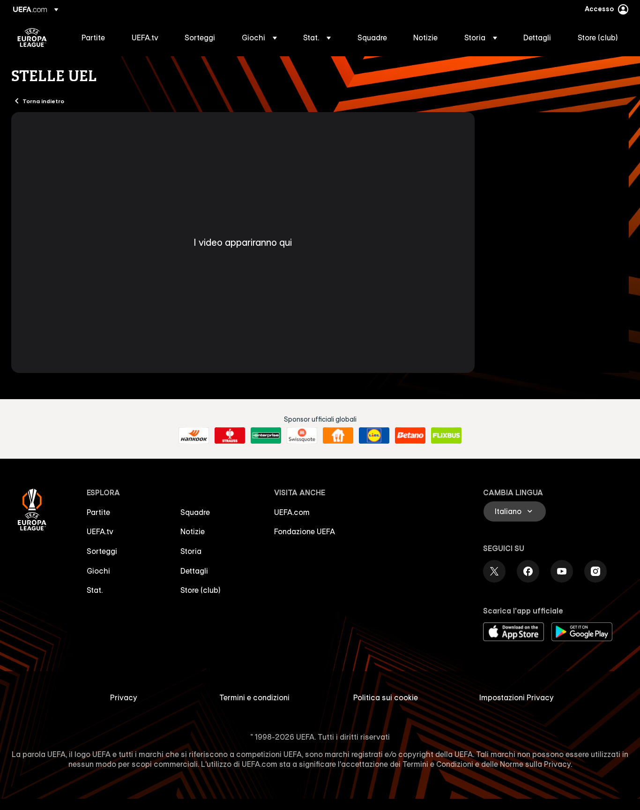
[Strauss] (230, 435)
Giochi (98, 571)
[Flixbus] (446, 435)
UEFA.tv (100, 531)
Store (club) (200, 590)
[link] (93, 37)
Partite (98, 512)
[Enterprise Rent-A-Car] (266, 435)
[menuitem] (94, 37)
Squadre (195, 512)
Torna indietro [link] (43, 101)
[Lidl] (374, 435)
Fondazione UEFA (304, 531)
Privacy (123, 697)
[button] (259, 37)
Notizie (192, 531)
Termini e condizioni (254, 697)
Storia (190, 551)
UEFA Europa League (32, 37)
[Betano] (410, 435)
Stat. (95, 590)
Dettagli (194, 571)
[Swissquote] (302, 435)
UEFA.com (292, 512)
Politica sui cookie (385, 697)
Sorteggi (102, 551)
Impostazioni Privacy (516, 697)
